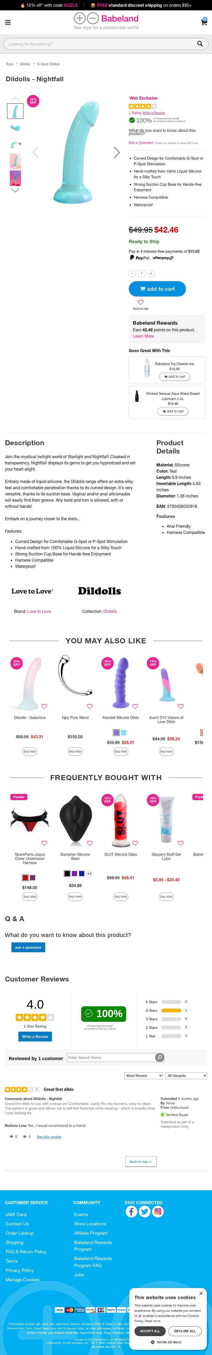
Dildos (25, 64)
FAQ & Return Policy (26, 1251)
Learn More (143, 336)
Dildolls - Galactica (30, 717)
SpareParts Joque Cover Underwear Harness (30, 858)
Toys (9, 64)
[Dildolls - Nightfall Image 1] (76, 152)
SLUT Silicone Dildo (120, 854)
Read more (152, 1321)
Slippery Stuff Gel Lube (166, 856)
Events (81, 1214)
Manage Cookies (23, 1279)
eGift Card (16, 1214)
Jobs (79, 1274)
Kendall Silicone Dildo (121, 717)
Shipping (15, 1242)
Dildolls (110, 611)
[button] (8, 22)
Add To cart (161, 289)
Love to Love (39, 611)
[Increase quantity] (151, 273)
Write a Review (153, 113)
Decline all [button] (185, 1331)
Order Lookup (20, 1233)
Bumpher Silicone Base (75, 856)
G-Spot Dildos (48, 64)
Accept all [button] (150, 1331)
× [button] (201, 1294)
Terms (12, 1261)
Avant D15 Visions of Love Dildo (166, 719)
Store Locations (90, 1223)
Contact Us (17, 1223)
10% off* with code (49, 5)
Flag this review (49, 1137)
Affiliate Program (91, 1233)
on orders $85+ (141, 5)
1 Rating (135, 113)
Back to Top (139, 1161)
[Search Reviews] (159, 1057)
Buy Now (30, 751)
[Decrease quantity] (132, 273)
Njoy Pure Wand (75, 717)
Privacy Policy (20, 1270)
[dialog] (168, 1319)
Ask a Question (141, 142)
